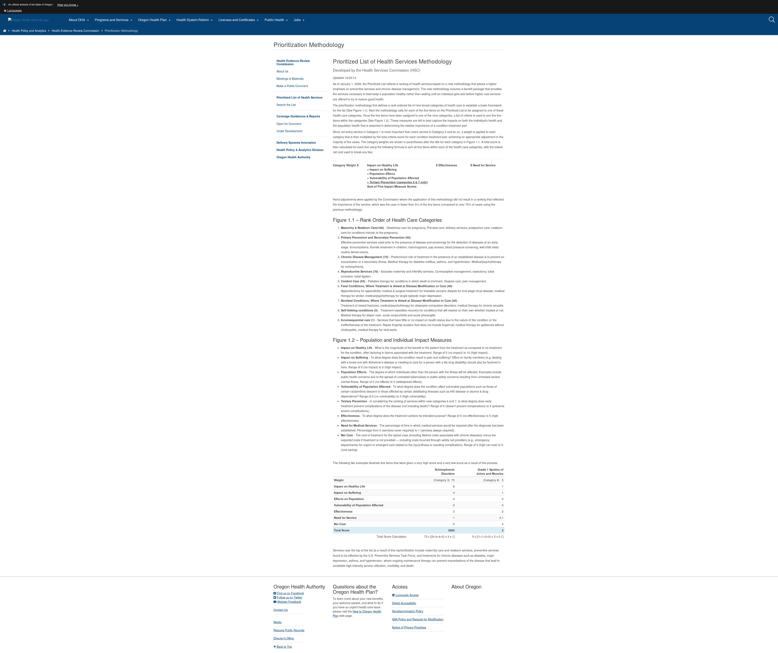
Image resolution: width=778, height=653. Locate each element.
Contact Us (281, 610)
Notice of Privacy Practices (409, 627)
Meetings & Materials (290, 78)
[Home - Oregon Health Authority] (4, 31)
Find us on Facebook (290, 593)
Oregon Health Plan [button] (155, 19)
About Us (282, 71)
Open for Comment (289, 124)
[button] (13, 10)
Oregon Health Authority (293, 157)
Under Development (289, 131)
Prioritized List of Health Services (300, 97)
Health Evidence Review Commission (75, 31)
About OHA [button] (79, 19)
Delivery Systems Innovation (296, 142)
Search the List (286, 105)
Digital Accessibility (404, 603)
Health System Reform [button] (195, 19)
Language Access (407, 595)
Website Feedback (289, 602)
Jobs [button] (300, 19)
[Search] (772, 20)
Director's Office (284, 638)
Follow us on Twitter (289, 597)
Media (277, 622)
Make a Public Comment (292, 86)
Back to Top (284, 647)
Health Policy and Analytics (29, 31)
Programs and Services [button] (114, 19)
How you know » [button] (67, 5)
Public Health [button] (277, 19)
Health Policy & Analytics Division (300, 150)
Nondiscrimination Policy (407, 611)
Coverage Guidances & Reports (298, 116)
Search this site (94, 35)
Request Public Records (289, 630)
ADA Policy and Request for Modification (418, 619)
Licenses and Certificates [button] (239, 19)
